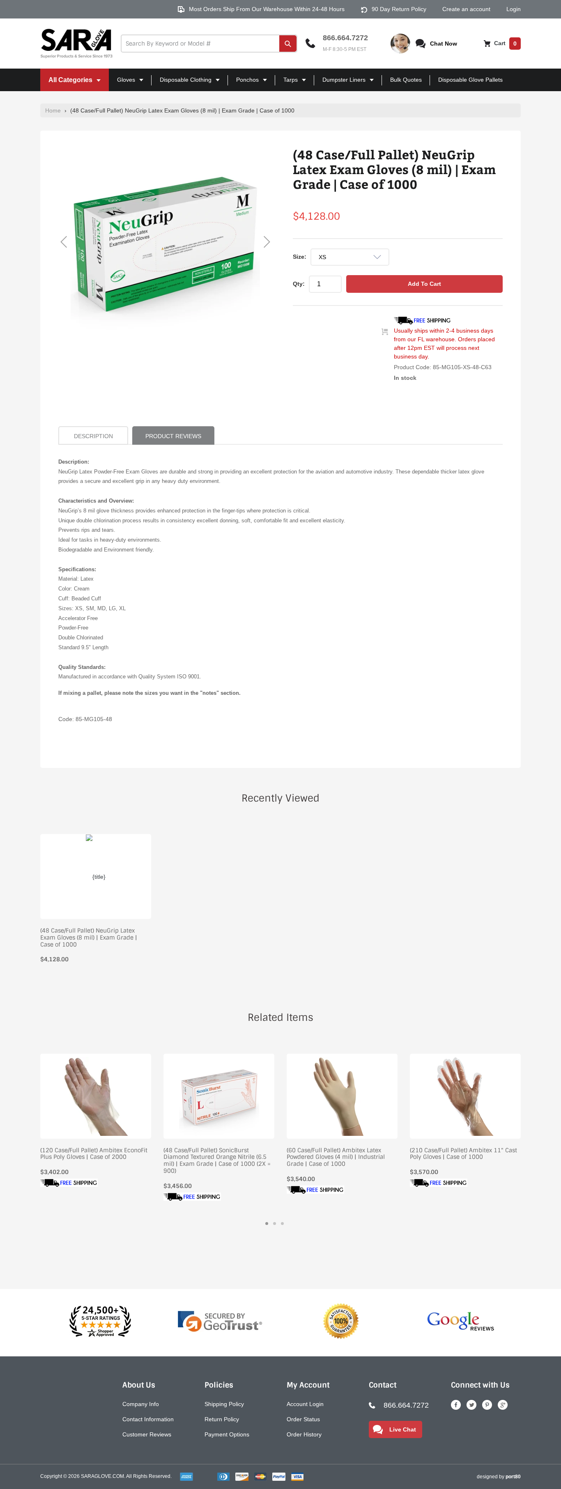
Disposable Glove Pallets (470, 79)
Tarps (287, 83)
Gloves (123, 83)
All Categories (67, 83)
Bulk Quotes (406, 79)
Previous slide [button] (63, 242)
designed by (499, 1477)
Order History (304, 1434)
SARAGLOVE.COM (102, 1476)
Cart (504, 43)
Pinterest (487, 1405)
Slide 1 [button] (266, 1223)
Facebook (456, 1405)
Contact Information (148, 1419)
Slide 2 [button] (274, 1223)
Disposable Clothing (182, 83)
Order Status (303, 1419)
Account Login (305, 1404)
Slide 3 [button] (282, 1223)
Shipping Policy (224, 1404)
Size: (299, 256)
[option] (165, 241)
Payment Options (227, 1434)
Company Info (140, 1404)
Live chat (402, 1429)
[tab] (266, 1223)
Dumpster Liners (340, 83)
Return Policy (222, 1419)
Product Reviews (173, 436)
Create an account (466, 9)
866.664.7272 (345, 38)
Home (53, 110)
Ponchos (244, 83)
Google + (503, 1405)
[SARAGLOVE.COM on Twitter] (471, 1405)
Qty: (299, 283)
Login (513, 9)
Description (93, 436)
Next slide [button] (267, 242)
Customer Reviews (146, 1434)
